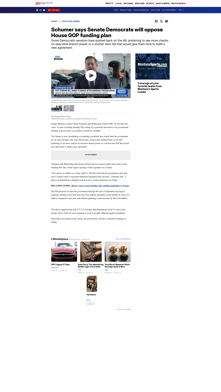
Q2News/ (37, 10)
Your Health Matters (169, 10)
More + (181, 10)
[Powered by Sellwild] (127, 309)
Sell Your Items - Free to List (79, 239)
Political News (71, 21)
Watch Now (177, 3)
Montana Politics (126, 10)
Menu (108, 3)
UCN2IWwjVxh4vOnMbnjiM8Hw (44, 10)
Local (119, 3)
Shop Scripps (163, 3)
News (116, 10)
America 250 (155, 10)
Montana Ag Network (141, 10)
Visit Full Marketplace (123, 239)
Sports (150, 3)
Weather (139, 3)
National (128, 3)
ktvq (41, 10)
